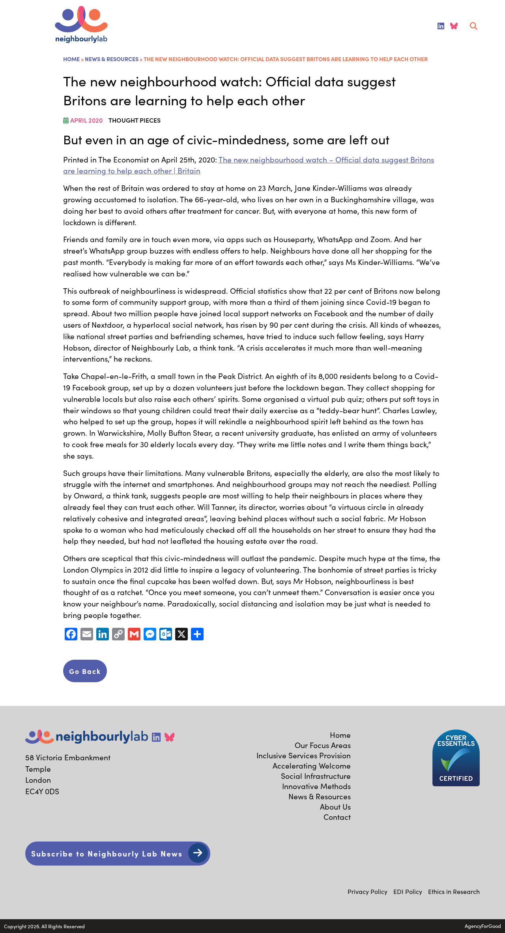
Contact (337, 817)
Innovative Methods (316, 786)
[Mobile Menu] (16, 26)
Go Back (85, 671)
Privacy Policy (367, 891)
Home (71, 59)
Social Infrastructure (316, 776)
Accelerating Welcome (312, 765)
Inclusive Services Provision (303, 755)
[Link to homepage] (81, 25)
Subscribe (107, 853)
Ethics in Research (454, 891)
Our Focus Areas (323, 745)
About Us (335, 806)
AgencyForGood (483, 925)
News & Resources (111, 59)
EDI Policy (407, 891)
